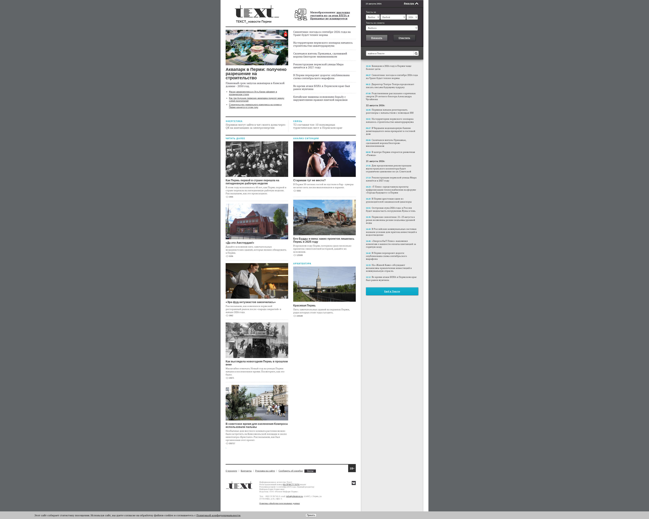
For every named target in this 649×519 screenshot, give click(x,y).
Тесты (310, 470)
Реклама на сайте (265, 470)
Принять (311, 515)
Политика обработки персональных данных (279, 503)
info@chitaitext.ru (294, 496)
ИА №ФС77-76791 (291, 484)
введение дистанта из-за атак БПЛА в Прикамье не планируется (330, 15)
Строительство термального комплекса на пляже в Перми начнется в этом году (255, 106)
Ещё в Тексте (392, 291)
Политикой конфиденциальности (218, 515)
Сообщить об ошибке (291, 470)
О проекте (231, 470)
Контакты (246, 470)
